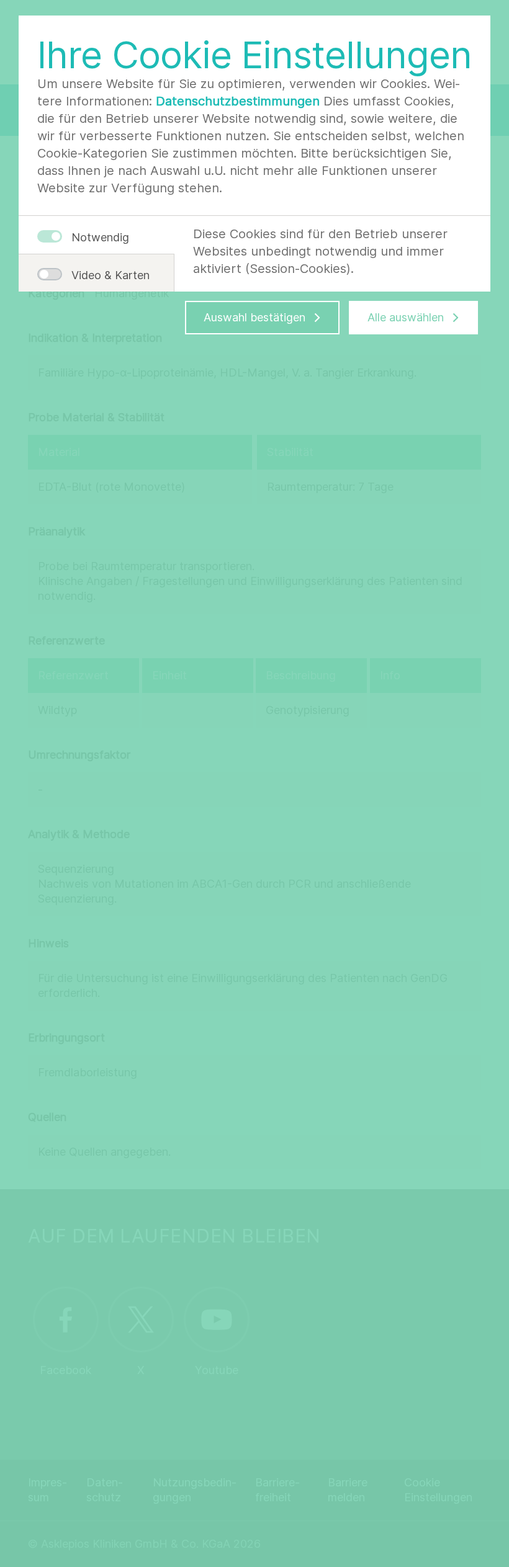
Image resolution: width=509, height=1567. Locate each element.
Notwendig (100, 237)
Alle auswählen (405, 317)
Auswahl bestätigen (254, 317)
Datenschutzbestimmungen (238, 101)
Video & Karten (105, 275)
